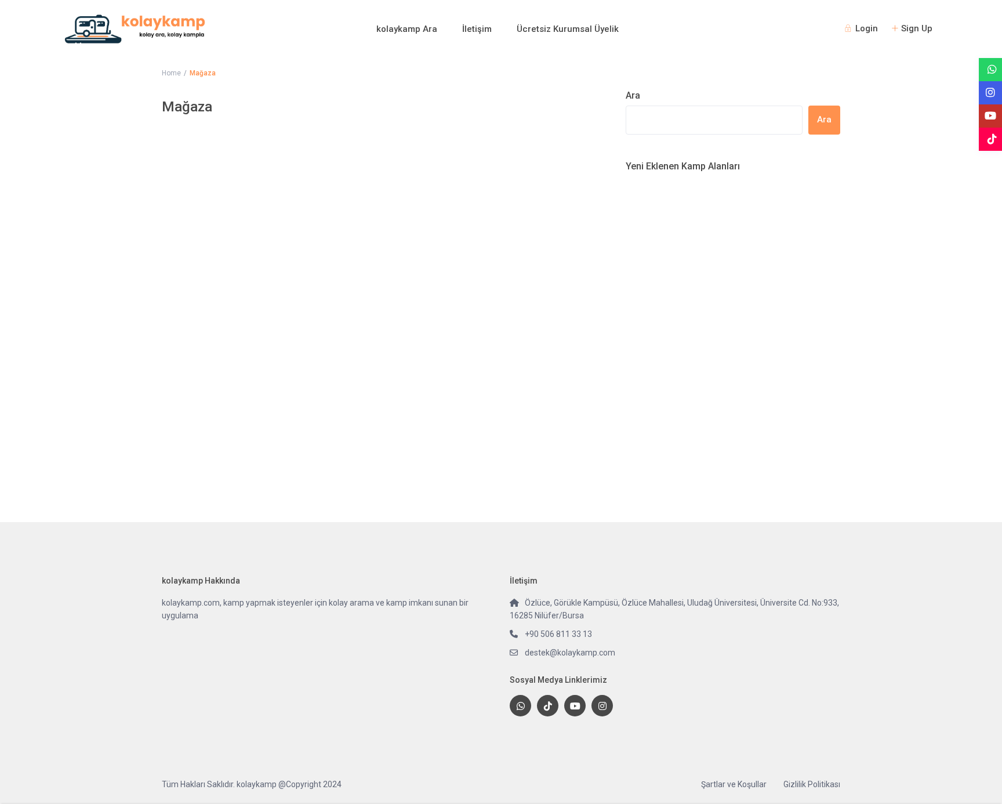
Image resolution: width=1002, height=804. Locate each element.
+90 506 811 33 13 (558, 634)
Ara (633, 95)
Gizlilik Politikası (811, 784)
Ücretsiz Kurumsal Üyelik (568, 29)
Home (171, 73)
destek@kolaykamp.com (570, 652)
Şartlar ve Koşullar (734, 784)
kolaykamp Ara (406, 29)
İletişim (477, 29)
